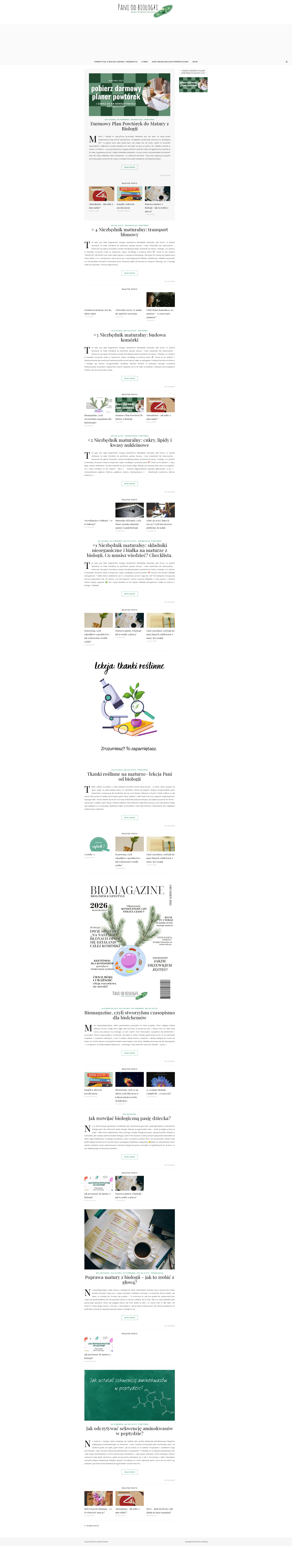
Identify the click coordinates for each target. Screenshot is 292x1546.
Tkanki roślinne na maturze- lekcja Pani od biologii (129, 776)
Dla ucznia (110, 120)
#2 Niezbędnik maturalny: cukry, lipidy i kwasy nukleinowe (130, 442)
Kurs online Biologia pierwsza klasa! (170, 62)
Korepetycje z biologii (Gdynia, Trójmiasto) (115, 62)
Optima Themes (102, 1542)
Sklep (195, 62)
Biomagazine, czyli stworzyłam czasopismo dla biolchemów (97, 419)
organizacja (137, 120)
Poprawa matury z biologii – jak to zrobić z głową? (156, 208)
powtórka (149, 120)
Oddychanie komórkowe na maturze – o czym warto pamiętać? (159, 314)
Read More (129, 167)
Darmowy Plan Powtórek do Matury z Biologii (129, 125)
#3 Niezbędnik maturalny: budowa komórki (129, 337)
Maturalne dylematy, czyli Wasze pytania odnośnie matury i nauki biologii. (128, 524)
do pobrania (123, 120)
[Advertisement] (146, 42)
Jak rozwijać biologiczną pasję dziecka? (130, 1118)
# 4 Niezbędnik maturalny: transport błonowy (129, 231)
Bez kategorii (129, 1114)
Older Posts (92, 1526)
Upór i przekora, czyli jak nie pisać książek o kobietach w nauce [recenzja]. (160, 634)
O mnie (144, 62)
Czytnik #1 (89, 854)
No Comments (165, 175)
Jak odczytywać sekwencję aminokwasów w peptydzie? (129, 1430)
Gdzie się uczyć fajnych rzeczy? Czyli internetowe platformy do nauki (159, 524)
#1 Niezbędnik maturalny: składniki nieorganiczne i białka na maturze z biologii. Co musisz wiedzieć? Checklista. (129, 550)
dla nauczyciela (110, 1008)
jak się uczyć (117, 225)
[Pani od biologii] (146, 10)
